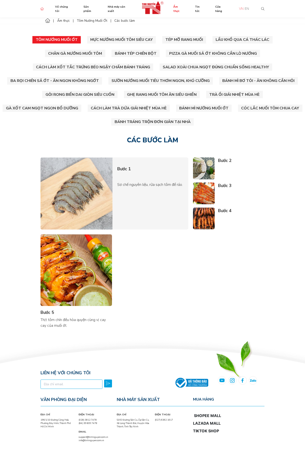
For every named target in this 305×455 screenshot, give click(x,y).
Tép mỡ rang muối (184, 39)
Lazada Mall (207, 423)
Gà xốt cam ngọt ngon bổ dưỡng (42, 108)
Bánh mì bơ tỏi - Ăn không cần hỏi (258, 80)
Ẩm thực (176, 9)
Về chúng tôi (61, 9)
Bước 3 (225, 185)
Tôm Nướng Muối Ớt (57, 39)
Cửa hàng (218, 9)
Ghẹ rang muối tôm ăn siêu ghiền (162, 94)
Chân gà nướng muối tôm (75, 53)
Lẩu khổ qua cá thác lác (242, 39)
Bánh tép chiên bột (136, 53)
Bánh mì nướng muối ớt (204, 108)
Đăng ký (108, 383)
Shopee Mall (207, 415)
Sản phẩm (87, 9)
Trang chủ (42, 9)
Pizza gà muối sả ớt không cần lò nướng (213, 53)
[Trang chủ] (47, 20)
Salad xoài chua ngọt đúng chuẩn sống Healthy (216, 67)
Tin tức (197, 9)
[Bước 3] (204, 193)
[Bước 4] (204, 218)
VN (241, 8)
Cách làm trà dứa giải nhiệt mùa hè (129, 108)
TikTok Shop (206, 430)
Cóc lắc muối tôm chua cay (270, 108)
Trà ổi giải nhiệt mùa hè (234, 94)
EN (247, 8)
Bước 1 (124, 169)
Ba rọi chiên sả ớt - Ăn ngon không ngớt (54, 80)
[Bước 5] (76, 270)
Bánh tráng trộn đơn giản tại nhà (153, 121)
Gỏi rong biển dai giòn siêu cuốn (80, 94)
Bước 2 (225, 160)
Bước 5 (47, 312)
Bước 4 (225, 211)
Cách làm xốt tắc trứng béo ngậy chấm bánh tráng (93, 67)
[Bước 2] (204, 168)
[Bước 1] (76, 193)
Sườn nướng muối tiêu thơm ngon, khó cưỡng (161, 80)
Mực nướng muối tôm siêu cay (121, 39)
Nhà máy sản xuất (116, 9)
